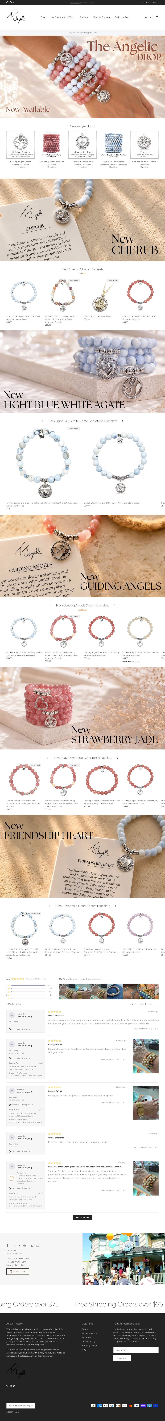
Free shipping (75, 2)
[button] (67, 991)
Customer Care (122, 17)
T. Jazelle (15, 1412)
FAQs (84, 1349)
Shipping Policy (89, 1345)
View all (82, 273)
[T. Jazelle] (16, 17)
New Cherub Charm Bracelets (82, 269)
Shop (43, 17)
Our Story (84, 17)
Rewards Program (101, 17)
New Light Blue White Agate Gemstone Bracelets (82, 421)
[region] (109, 991)
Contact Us (87, 1329)
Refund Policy (88, 1341)
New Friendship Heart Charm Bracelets (82, 906)
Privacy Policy (88, 1337)
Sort (133, 1004)
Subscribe (122, 1358)
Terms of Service (89, 1333)
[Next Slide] (156, 991)
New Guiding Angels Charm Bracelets (82, 605)
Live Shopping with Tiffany (62, 17)
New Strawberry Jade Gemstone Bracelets (82, 758)
